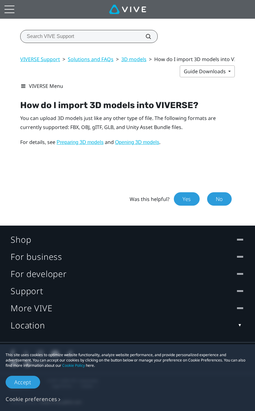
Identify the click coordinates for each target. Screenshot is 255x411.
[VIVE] (127, 9)
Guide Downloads (205, 71)
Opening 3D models (137, 142)
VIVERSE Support (40, 59)
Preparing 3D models (80, 142)
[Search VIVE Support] (145, 36)
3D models (133, 59)
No (219, 199)
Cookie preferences (31, 399)
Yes (187, 199)
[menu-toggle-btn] (9, 9)
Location (28, 325)
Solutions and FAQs (91, 59)
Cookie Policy (73, 365)
